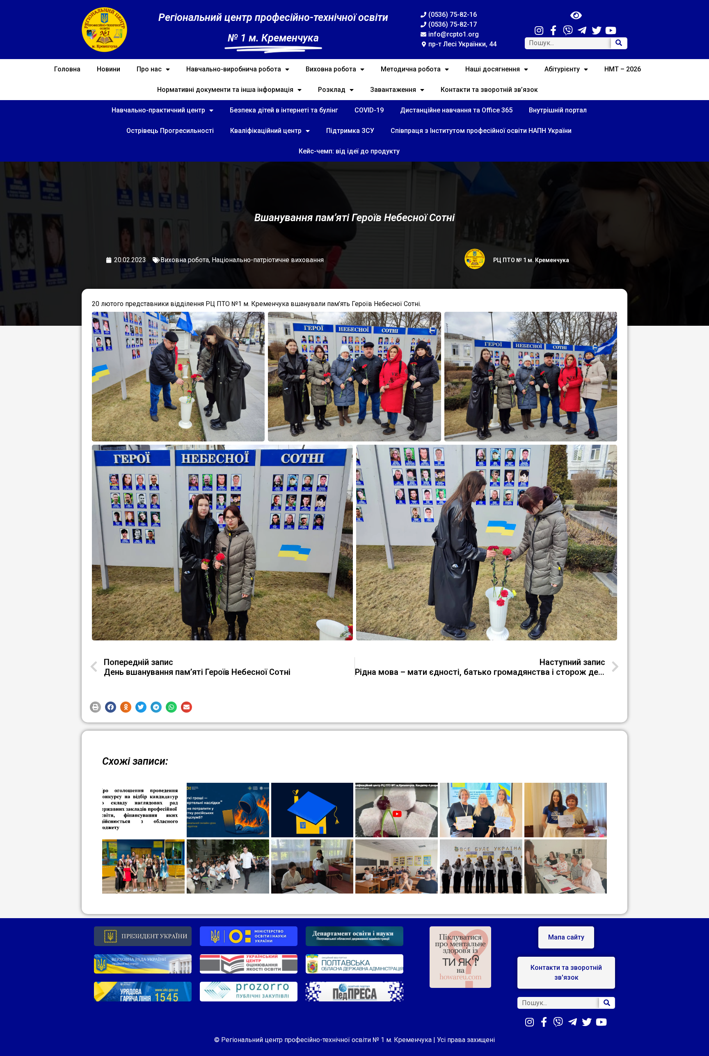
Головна (67, 69)
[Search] (619, 43)
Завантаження (393, 90)
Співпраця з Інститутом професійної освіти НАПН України (481, 131)
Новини (108, 69)
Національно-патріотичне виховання (268, 260)
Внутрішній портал (558, 110)
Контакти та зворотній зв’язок (489, 90)
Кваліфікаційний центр (266, 131)
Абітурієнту (562, 69)
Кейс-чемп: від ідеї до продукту (349, 151)
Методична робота (411, 69)
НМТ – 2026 (622, 69)
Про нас (149, 69)
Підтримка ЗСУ (350, 131)
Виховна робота (331, 69)
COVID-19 (369, 110)
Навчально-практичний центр (158, 110)
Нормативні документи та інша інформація (225, 90)
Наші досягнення (492, 69)
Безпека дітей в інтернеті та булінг (284, 110)
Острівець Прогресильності (170, 131)
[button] (95, 707)
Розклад (331, 90)
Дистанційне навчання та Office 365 (456, 110)
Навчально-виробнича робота (233, 69)
